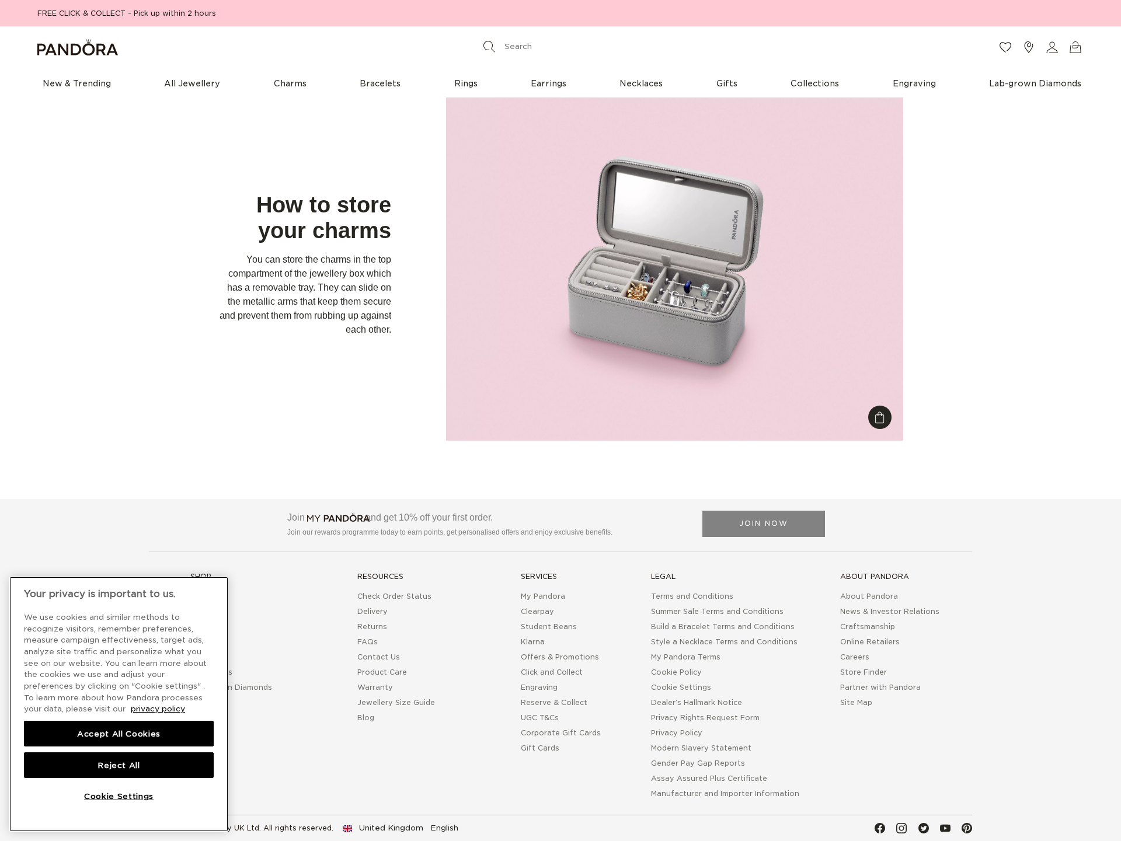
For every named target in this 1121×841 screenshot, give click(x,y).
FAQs (367, 641)
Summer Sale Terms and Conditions (717, 611)
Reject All (119, 765)
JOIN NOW (763, 523)
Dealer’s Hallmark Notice (696, 702)
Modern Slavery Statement (701, 748)
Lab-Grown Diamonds (231, 687)
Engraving (539, 687)
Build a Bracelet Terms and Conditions (723, 626)
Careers (854, 656)
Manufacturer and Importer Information (725, 793)
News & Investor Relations (889, 611)
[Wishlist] (1005, 47)
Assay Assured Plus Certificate (709, 778)
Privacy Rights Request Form (705, 717)
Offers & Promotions (560, 656)
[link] (400, 828)
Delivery (372, 611)
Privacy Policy (676, 732)
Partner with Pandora (880, 687)
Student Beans (549, 626)
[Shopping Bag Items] (1075, 47)
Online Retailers (870, 641)
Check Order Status (394, 596)
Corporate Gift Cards (561, 732)
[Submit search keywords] (489, 46)
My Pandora (543, 596)
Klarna (533, 641)
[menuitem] (77, 82)
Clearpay (537, 611)
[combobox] (558, 46)
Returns (372, 626)
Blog (365, 717)
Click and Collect (552, 672)
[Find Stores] (1028, 47)
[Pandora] (211, 47)
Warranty (375, 687)
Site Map (856, 702)
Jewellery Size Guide (396, 702)
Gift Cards (540, 748)
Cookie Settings (681, 687)
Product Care (382, 672)
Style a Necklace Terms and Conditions (724, 641)
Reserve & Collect (554, 702)
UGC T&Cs (540, 717)
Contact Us (378, 656)
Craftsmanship (867, 626)
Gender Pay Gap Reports (698, 763)
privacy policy (158, 708)
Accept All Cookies (119, 733)
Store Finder (863, 672)
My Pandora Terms (685, 656)
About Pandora (869, 596)
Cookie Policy (676, 672)
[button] (1052, 47)
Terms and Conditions (692, 596)
